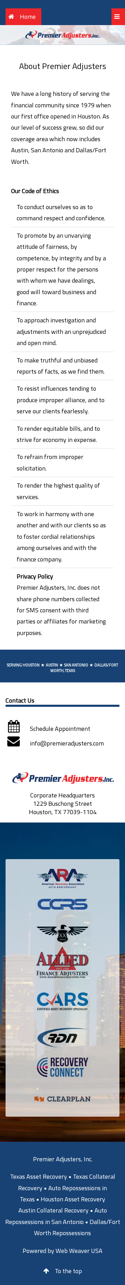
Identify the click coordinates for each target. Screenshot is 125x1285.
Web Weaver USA (79, 1250)
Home (28, 16)
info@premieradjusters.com (67, 743)
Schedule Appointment (60, 728)
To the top (68, 1271)
